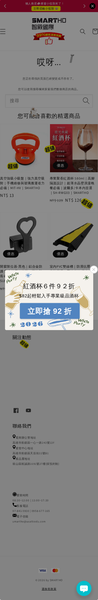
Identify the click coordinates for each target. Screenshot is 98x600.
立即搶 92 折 (50, 311)
